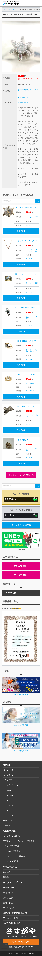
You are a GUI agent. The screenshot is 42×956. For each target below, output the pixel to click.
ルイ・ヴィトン (12, 785)
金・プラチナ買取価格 (21, 525)
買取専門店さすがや (26, 953)
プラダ (9, 810)
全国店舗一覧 (8, 893)
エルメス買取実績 (13, 851)
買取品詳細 (21, 231)
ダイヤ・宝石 (8, 770)
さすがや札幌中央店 (32, 383)
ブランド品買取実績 (11, 846)
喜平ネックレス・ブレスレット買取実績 (18, 841)
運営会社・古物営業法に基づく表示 (17, 913)
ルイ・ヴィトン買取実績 (15, 856)
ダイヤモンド (23, 97)
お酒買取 (6, 825)
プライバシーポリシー (11, 918)
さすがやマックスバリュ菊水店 (32, 216)
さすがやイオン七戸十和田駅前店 (32, 350)
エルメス (9, 790)
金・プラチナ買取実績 (11, 836)
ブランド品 (7, 780)
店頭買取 (22, 566)
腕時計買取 (7, 820)
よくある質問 (8, 898)
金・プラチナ (8, 775)
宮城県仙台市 (23, 103)
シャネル (9, 795)
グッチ (9, 800)
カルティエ (10, 805)
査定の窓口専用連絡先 (11, 923)
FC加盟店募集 (8, 908)
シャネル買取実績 (13, 861)
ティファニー (11, 815)
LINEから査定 (8, 888)
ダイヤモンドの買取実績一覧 (21, 475)
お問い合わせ (8, 903)
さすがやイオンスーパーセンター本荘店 (32, 250)
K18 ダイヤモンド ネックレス (25, 241)
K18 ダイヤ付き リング (23, 440)
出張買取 (22, 574)
